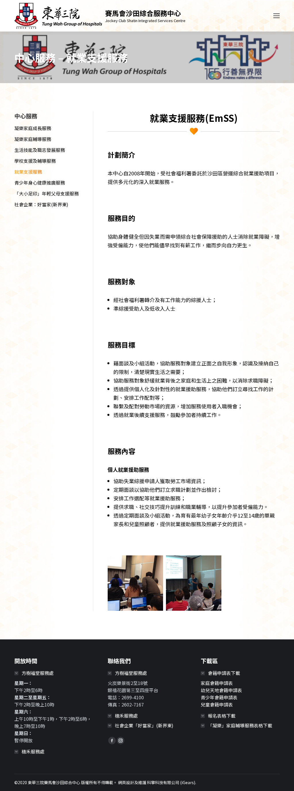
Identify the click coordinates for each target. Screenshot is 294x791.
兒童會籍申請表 (217, 704)
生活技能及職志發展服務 (39, 149)
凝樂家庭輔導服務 (32, 139)
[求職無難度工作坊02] (135, 583)
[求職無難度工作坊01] (193, 583)
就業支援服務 (28, 171)
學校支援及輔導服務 (35, 160)
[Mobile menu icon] (276, 16)
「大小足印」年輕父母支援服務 (46, 193)
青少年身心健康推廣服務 (39, 182)
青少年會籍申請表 (219, 697)
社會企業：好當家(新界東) (41, 204)
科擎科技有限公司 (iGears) (171, 782)
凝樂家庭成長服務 (32, 128)
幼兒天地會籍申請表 (221, 690)
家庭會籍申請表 (217, 683)
